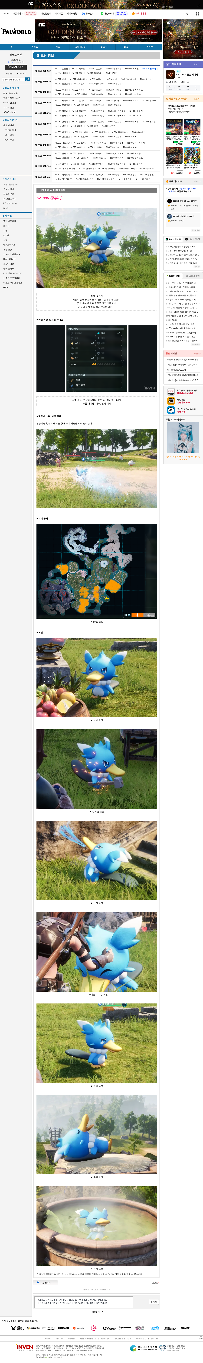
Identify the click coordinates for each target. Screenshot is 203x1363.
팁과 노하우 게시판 (11, 98)
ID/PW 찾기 (21, 73)
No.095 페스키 (136, 164)
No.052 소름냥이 (79, 121)
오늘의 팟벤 (8, 194)
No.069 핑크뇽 (114, 136)
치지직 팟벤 (8, 108)
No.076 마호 (60, 147)
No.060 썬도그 (108, 126)
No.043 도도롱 (97, 111)
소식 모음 (8, 135)
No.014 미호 (111, 79)
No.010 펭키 (111, 73)
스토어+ (197, 99)
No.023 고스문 (95, 90)
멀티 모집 (8, 139)
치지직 (6, 226)
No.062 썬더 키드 (80, 132)
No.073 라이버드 (98, 143)
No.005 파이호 (132, 69)
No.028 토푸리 (97, 94)
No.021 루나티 (61, 90)
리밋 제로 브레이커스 (12, 273)
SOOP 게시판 (9, 112)
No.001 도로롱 (61, 69)
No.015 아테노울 (128, 79)
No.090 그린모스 (135, 158)
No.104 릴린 (113, 174)
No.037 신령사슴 (62, 105)
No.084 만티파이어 (115, 153)
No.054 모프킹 (114, 121)
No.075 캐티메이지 (136, 143)
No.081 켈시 (60, 153)
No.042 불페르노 (79, 111)
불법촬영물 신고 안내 (123, 1338)
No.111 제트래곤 (143, 179)
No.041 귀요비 (61, 111)
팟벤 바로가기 (9, 221)
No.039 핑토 (98, 105)
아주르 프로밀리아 (11, 278)
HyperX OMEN (9, 259)
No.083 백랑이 (95, 153)
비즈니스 (59, 1338)
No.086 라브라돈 (62, 158)
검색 (27, 79)
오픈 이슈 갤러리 (10, 184)
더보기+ (197, 64)
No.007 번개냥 (61, 73)
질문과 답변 (9, 130)
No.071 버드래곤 (62, 143)
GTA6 (5, 287)
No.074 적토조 (117, 143)
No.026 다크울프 (62, 94)
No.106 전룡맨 (147, 174)
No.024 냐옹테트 (113, 90)
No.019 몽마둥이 (96, 84)
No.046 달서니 (61, 115)
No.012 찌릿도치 (77, 79)
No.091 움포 (60, 164)
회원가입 (9, 73)
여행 (5, 240)
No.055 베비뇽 (132, 121)
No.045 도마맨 (136, 111)
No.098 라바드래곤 (106, 168)
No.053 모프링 (97, 121)
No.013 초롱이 (95, 79)
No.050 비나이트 (137, 115)
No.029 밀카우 (114, 94)
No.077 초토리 (76, 147)
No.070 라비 (131, 136)
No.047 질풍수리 (79, 115)
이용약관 (71, 1338)
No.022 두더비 (78, 90)
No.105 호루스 (130, 174)
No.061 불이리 (61, 132)
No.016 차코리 (147, 79)
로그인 (185, 13)
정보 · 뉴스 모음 (10, 93)
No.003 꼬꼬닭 (95, 69)
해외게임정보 (9, 245)
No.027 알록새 (80, 94)
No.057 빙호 (60, 126)
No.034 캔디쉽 (112, 100)
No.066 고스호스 (62, 136)
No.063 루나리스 (99, 132)
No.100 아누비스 (146, 168)
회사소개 (47, 1338)
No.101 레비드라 (62, 174)
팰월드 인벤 (16, 54)
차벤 (5, 231)
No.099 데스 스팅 (127, 168)
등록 (154, 1302)
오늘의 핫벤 (8, 189)
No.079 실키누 (112, 147)
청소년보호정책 (104, 1338)
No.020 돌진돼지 (116, 84)
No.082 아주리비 (77, 153)
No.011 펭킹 (60, 79)
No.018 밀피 (79, 84)
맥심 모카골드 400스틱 (176, 370)
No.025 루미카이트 (134, 90)
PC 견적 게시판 (10, 203)
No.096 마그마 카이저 (65, 168)
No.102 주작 (79, 174)
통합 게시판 (8, 125)
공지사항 (154, 1338)
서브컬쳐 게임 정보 (11, 254)
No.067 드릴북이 (81, 136)
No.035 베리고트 (131, 100)
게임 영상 (7, 250)
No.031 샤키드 (61, 100)
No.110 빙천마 (125, 179)
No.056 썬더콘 (149, 121)
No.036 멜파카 (149, 100)
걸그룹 (6, 235)
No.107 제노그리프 (63, 179)
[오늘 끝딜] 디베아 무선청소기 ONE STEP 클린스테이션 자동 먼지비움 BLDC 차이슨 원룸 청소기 (183, 380)
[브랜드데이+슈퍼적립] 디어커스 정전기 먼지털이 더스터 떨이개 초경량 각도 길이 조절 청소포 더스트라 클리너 (183, 359)
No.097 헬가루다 (86, 168)
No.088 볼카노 (99, 158)
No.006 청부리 (149, 69)
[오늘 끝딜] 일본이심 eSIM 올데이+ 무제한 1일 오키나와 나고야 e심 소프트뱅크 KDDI (183, 375)
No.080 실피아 (130, 147)
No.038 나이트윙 (81, 105)
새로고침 (195, 230)
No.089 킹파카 (117, 158)
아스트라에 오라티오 (12, 283)
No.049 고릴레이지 (117, 115)
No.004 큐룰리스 (113, 69)
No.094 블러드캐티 (117, 164)
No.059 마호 (92, 126)
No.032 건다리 (78, 100)
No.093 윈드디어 (96, 164)
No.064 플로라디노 (119, 132)
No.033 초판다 (95, 100)
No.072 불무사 (80, 143)
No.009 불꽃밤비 (94, 73)
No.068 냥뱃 (98, 136)
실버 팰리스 (8, 269)
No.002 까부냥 (78, 69)
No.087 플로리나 (81, 158)
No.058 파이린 (76, 126)
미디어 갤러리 (9, 103)
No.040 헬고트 (114, 105)
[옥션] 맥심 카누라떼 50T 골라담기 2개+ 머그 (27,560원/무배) (183, 364)
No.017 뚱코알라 (62, 84)
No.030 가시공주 (133, 94)
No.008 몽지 (77, 73)
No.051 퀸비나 (61, 121)
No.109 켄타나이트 (106, 179)
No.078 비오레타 (94, 147)
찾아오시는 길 (140, 1338)
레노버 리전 (8, 264)
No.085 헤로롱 (134, 153)
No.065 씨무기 (138, 132)
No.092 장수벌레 (77, 164)
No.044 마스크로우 (117, 111)
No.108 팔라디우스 (84, 179)
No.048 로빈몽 (97, 115)
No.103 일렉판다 (96, 174)
